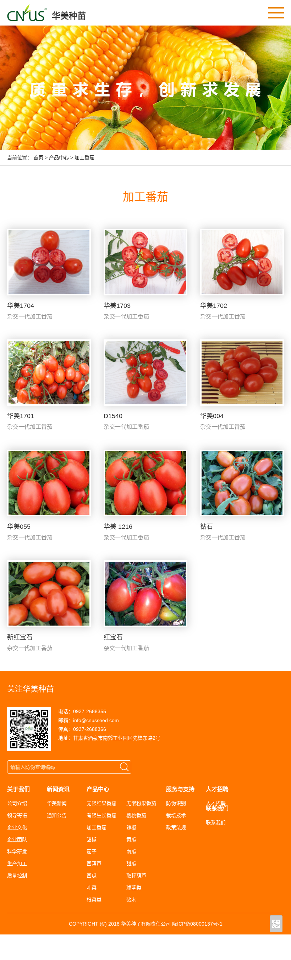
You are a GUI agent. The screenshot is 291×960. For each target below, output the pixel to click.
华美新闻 (57, 803)
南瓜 (131, 851)
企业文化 (17, 827)
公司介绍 (17, 803)
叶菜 (92, 887)
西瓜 (92, 875)
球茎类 (133, 887)
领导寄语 (17, 815)
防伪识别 (176, 803)
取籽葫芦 (136, 875)
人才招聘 (216, 803)
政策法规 (176, 827)
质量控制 (17, 875)
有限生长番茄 (101, 815)
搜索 (124, 767)
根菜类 (94, 900)
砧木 (131, 900)
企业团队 (17, 839)
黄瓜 (131, 839)
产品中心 (59, 157)
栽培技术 (176, 815)
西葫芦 (94, 863)
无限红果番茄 (101, 803)
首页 (38, 157)
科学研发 (17, 851)
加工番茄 (84, 157)
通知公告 (57, 815)
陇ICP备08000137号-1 (197, 924)
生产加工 (17, 863)
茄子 (92, 851)
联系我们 (216, 822)
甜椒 (92, 839)
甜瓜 (131, 863)
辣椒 (131, 827)
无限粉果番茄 (141, 803)
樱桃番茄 (136, 815)
